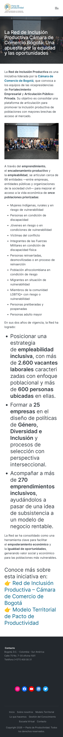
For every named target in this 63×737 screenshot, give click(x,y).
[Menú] (57, 8)
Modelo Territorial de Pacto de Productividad (30, 616)
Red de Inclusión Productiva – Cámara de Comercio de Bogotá (29, 593)
